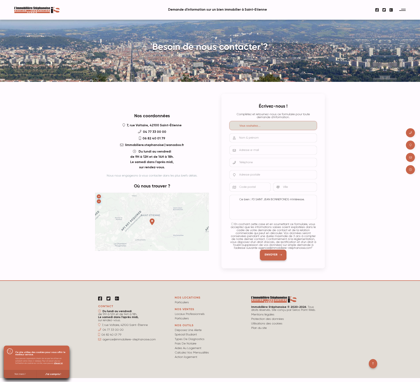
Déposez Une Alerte (188, 330)
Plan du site (259, 328)
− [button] (99, 201)
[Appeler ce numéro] (410, 132)
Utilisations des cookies (266, 323)
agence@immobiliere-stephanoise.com (129, 339)
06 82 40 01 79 (154, 138)
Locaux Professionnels (190, 314)
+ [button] (99, 196)
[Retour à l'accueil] (37, 11)
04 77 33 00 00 (154, 132)
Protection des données (267, 319)
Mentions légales (262, 314)
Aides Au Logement (188, 348)
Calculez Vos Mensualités (192, 352)
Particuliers (182, 302)
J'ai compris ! (53, 374)
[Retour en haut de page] (373, 363)
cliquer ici (58, 363)
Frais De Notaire (185, 343)
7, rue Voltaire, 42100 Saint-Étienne (154, 125)
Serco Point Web (303, 310)
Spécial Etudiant (186, 334)
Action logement (186, 357)
